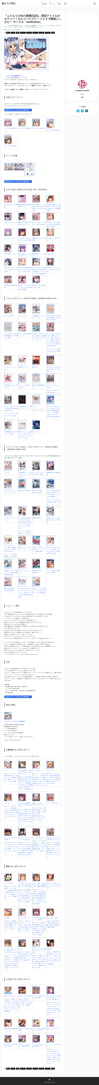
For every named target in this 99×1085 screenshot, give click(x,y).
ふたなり (29, 32)
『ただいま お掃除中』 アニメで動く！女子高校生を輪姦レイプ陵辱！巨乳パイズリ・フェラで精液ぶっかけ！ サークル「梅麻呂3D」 (11, 892)
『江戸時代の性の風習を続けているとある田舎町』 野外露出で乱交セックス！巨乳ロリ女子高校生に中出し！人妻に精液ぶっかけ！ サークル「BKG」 (39, 928)
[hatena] (78, 110)
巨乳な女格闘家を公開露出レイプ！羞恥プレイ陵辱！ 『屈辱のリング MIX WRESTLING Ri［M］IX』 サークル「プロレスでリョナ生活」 (39, 814)
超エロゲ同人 (9, 3)
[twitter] (82, 110)
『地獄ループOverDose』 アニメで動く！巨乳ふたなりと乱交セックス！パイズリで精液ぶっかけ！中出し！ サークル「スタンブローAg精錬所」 (11, 1005)
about (59, 4)
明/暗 (94, 4)
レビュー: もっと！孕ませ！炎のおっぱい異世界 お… (53, 351)
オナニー (35, 32)
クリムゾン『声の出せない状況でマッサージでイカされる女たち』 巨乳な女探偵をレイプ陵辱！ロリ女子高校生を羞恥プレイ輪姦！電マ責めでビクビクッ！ (25, 848)
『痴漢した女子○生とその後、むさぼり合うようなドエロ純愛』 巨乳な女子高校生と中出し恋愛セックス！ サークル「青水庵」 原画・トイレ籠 (39, 961)
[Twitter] (82, 97)
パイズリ (48, 32)
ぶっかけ (41, 32)
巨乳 (18, 32)
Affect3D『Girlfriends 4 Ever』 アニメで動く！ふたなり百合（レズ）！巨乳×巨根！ (25, 1003)
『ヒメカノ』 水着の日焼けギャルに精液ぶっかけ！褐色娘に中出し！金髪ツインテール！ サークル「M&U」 (11, 777)
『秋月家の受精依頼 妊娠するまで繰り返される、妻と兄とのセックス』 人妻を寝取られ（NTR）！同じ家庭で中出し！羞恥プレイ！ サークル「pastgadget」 (25, 783)
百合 (53, 32)
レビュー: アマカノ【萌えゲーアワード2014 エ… (10, 415)
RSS (65, 4)
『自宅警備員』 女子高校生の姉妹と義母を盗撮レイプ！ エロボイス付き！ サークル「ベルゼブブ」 (10, 925)
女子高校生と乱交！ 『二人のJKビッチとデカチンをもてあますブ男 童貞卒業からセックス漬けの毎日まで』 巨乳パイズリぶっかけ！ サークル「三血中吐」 (25, 895)
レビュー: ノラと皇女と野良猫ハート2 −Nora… (10, 555)
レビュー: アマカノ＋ (38, 409)
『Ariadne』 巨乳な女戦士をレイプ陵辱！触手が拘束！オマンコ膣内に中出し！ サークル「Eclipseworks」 (25, 956)
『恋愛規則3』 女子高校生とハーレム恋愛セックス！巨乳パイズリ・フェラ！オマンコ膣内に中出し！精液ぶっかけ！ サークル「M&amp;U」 (53, 958)
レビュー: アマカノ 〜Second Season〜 (53, 391)
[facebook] (86, 110)
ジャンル (52, 4)
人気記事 (44, 4)
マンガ (12, 32)
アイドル (23, 32)
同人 (8, 32)
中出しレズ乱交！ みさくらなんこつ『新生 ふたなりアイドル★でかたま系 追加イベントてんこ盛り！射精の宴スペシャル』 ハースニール (53, 1008)
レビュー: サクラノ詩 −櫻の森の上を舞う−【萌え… (53, 502)
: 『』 (18, 110)
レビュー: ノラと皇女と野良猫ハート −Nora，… (25, 532)
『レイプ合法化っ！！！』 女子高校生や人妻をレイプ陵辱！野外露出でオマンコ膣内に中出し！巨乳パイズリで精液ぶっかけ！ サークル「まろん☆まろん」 (39, 779)
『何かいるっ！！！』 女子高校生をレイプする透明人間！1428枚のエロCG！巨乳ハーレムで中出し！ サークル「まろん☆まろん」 (11, 812)
